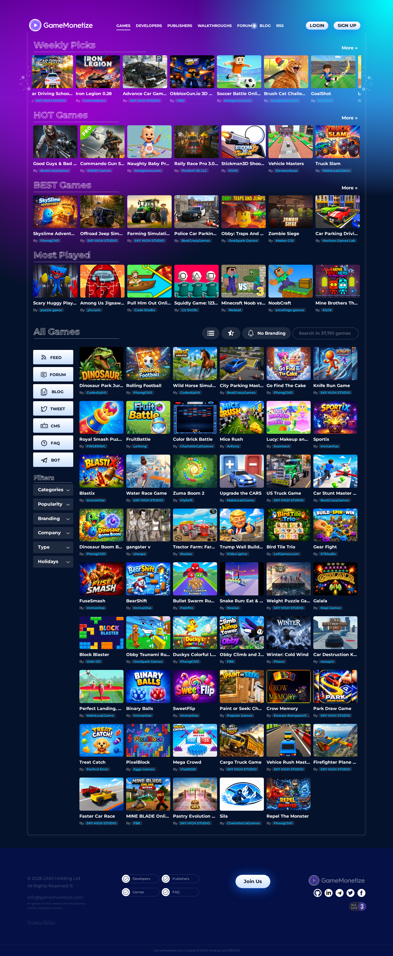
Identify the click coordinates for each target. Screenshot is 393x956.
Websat (155, 310)
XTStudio (328, 554)
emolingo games (210, 310)
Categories (50, 489)
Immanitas (329, 446)
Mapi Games (331, 608)
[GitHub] (361, 893)
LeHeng (140, 446)
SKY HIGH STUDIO (55, 101)
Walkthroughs (215, 26)
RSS (280, 26)
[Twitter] (350, 893)
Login (317, 25)
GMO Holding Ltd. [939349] (220, 950)
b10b (341, 310)
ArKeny (233, 446)
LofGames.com (286, 554)
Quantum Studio (336, 171)
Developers (149, 26)
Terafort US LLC (100, 171)
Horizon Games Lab (292, 241)
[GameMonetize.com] (60, 26)
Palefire (235, 101)
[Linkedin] (340, 893)
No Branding (271, 333)
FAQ (175, 892)
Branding (49, 518)
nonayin (327, 662)
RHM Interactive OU (307, 310)
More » (350, 47)
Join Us (253, 881)
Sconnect (330, 101)
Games (123, 26)
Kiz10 (138, 171)
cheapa (139, 554)
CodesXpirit (96, 393)
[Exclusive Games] (230, 333)
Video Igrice (237, 554)
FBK (90, 101)
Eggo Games (143, 769)
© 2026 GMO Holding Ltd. (54, 878)
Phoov (279, 662)
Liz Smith (110, 310)
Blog (265, 26)
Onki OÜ (94, 662)
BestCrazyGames (148, 241)
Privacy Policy (41, 922)
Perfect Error (97, 769)
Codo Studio (65, 310)
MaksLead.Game (242, 171)
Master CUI (237, 241)
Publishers (179, 26)
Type (44, 547)
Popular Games (239, 715)
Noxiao (186, 554)
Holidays (48, 561)
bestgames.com (147, 101)
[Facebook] (318, 893)
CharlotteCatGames (196, 446)
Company (49, 532)
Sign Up (347, 25)
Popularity (50, 504)
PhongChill (142, 393)
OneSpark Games (196, 241)
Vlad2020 (188, 769)
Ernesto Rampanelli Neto (295, 715)
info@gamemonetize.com (55, 897)
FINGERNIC (96, 446)
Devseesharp (192, 171)
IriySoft (186, 500)
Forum (244, 26)
